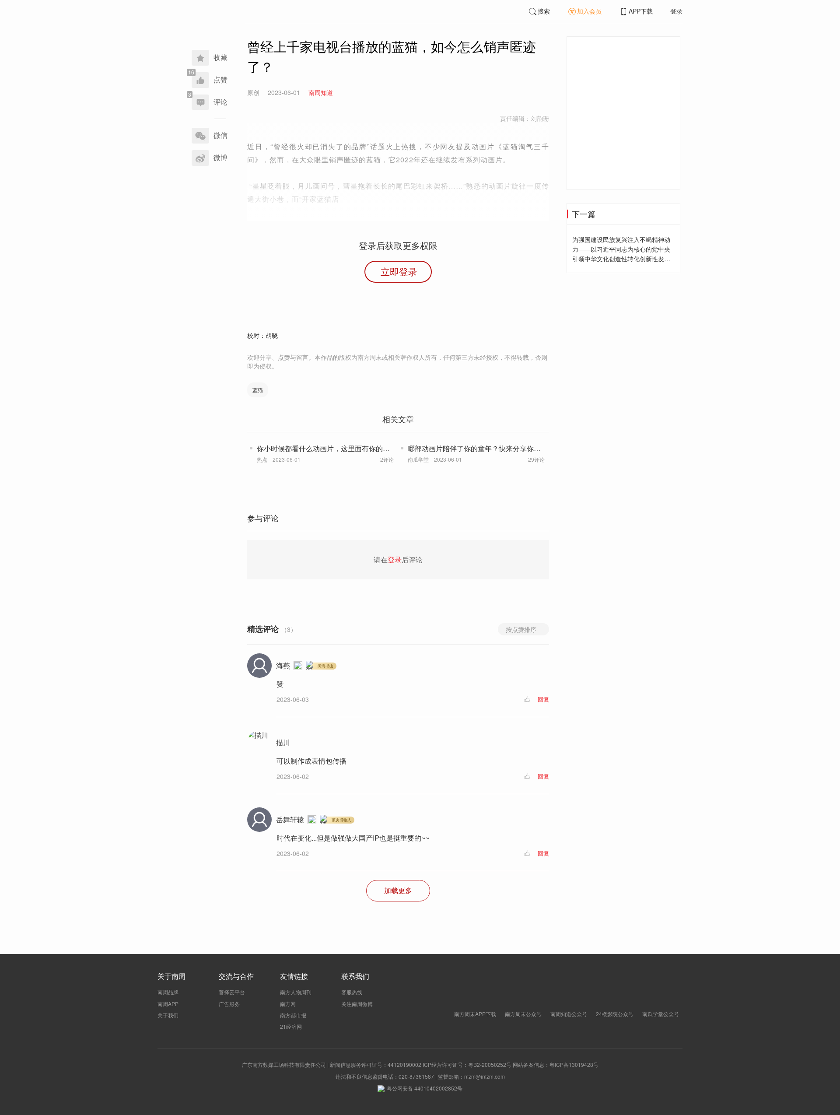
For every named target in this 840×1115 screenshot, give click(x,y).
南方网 (288, 1003)
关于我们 (168, 1015)
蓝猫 (257, 389)
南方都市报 (293, 1015)
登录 (676, 11)
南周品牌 (168, 992)
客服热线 (351, 992)
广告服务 (229, 1003)
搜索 (544, 11)
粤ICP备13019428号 (574, 1064)
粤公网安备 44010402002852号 (424, 1088)
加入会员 (589, 11)
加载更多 (398, 890)
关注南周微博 (357, 1003)
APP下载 (641, 11)
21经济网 (291, 1026)
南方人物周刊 (296, 992)
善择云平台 (232, 992)
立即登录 (399, 271)
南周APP (168, 1003)
